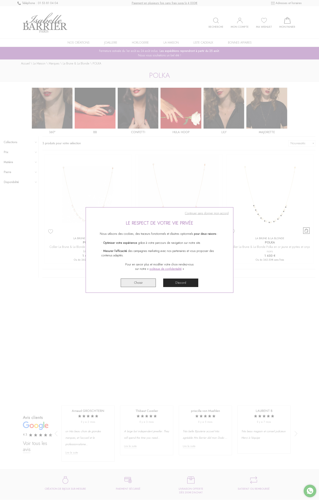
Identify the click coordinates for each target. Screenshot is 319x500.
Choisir (138, 283)
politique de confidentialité (166, 269)
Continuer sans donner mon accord (207, 213)
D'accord (180, 283)
